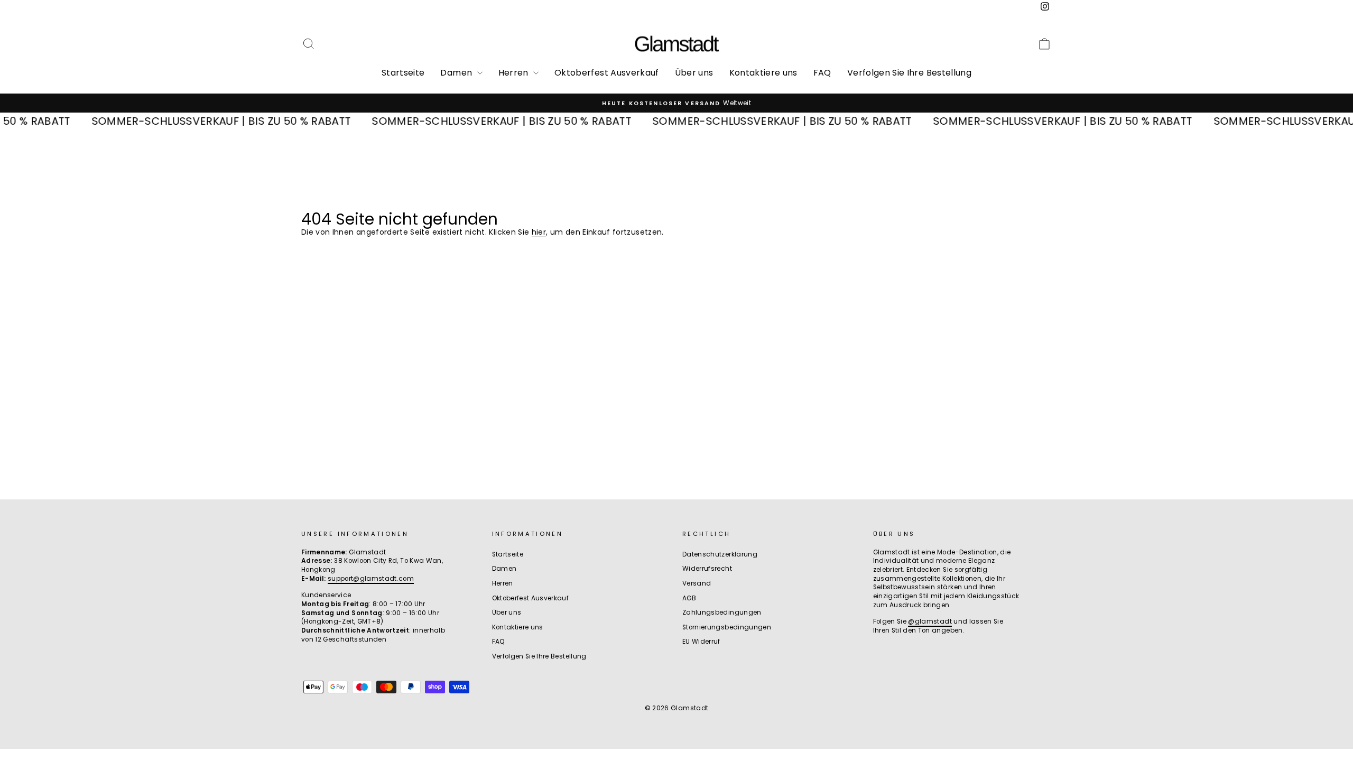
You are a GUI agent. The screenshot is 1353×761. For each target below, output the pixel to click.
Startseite (403, 73)
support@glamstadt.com (371, 578)
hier (539, 232)
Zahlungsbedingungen (722, 612)
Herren (514, 73)
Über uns (694, 73)
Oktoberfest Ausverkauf (606, 73)
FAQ (822, 73)
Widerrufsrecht (707, 568)
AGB (689, 598)
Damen (457, 73)
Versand (696, 583)
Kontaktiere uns (763, 73)
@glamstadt (930, 621)
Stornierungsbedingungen (726, 627)
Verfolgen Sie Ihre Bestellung (909, 73)
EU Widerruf (701, 641)
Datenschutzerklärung (719, 554)
